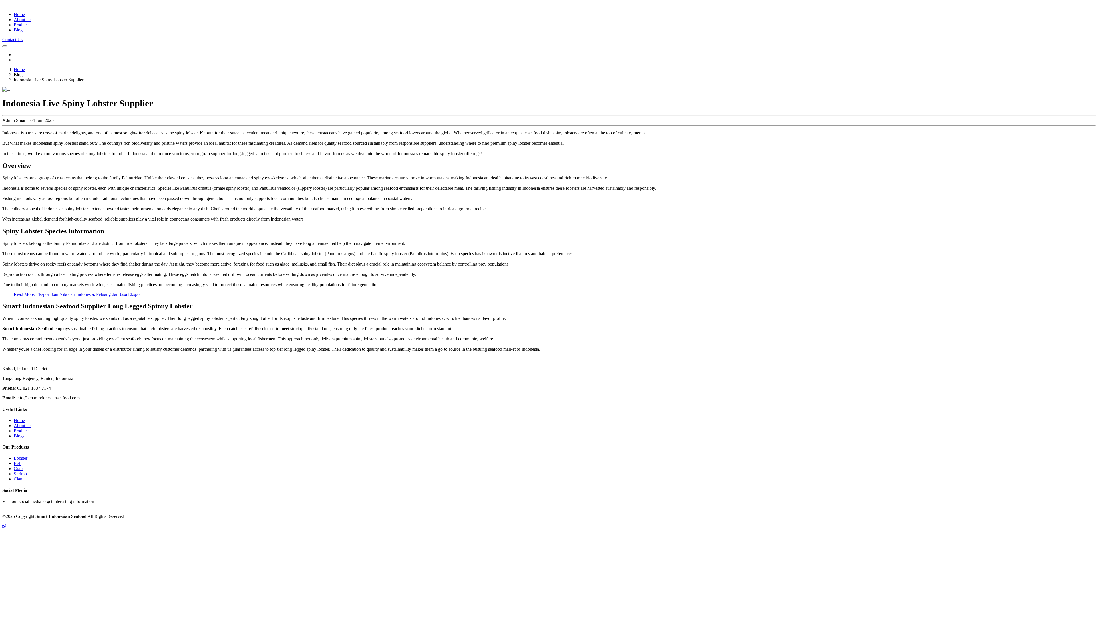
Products (21, 24)
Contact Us (12, 39)
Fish (17, 463)
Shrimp (20, 473)
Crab (18, 468)
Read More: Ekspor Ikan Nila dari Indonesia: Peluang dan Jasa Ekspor (77, 294)
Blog (18, 29)
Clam (18, 478)
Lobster (20, 458)
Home (19, 14)
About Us (22, 19)
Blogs (19, 435)
